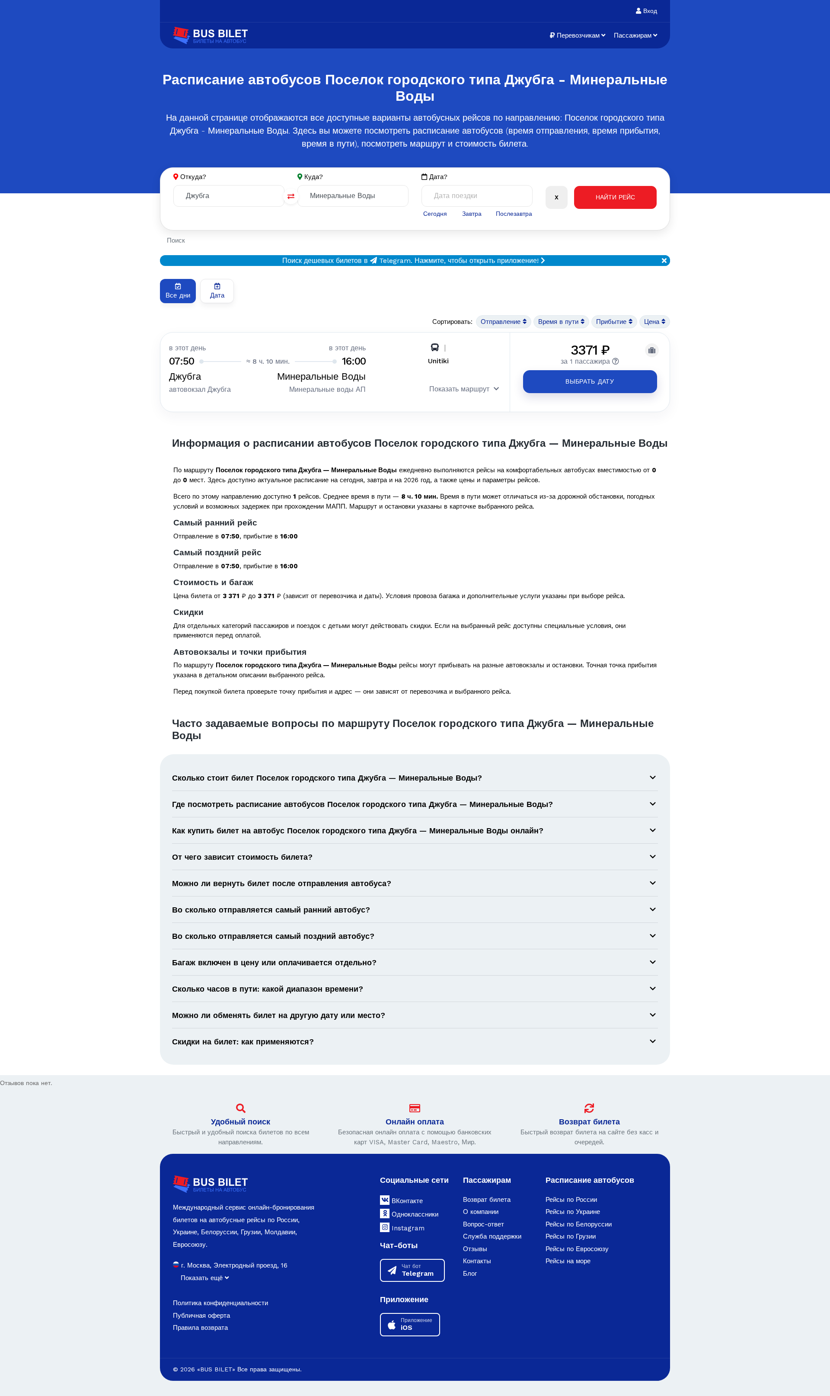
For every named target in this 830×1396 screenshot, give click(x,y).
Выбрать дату (589, 381)
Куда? (313, 177)
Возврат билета (589, 1121)
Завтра (472, 213)
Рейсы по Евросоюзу (577, 1249)
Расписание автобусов (590, 1180)
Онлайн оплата (415, 1121)
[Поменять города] (291, 196)
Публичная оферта (201, 1315)
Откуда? (193, 177)
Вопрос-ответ (483, 1224)
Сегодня (435, 213)
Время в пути (559, 322)
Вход (649, 10)
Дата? (437, 177)
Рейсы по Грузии (571, 1236)
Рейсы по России (571, 1200)
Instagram (407, 1228)
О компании (480, 1212)
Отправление (502, 322)
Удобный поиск (240, 1121)
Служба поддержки (492, 1236)
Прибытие (612, 322)
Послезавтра (514, 213)
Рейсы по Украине (573, 1212)
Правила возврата (200, 1328)
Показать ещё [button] (203, 1278)
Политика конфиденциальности (220, 1303)
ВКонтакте (406, 1201)
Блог (470, 1274)
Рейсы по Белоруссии (579, 1224)
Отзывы (475, 1249)
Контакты (477, 1261)
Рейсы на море (568, 1261)
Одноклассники (413, 1214)
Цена (652, 322)
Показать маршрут (459, 389)
